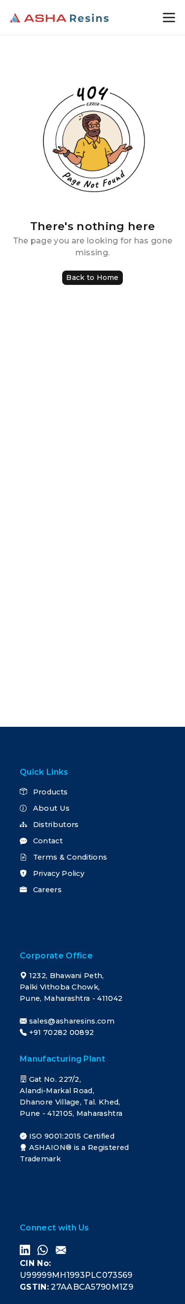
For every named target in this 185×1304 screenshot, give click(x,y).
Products (49, 792)
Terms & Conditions (69, 857)
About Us (50, 808)
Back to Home (92, 277)
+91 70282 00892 (61, 1032)
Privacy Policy (57, 873)
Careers (46, 889)
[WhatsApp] (42, 1250)
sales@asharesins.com (71, 1021)
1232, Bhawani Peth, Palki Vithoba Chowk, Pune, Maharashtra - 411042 (71, 987)
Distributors (54, 824)
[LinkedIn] (25, 1250)
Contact (47, 840)
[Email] (61, 1250)
